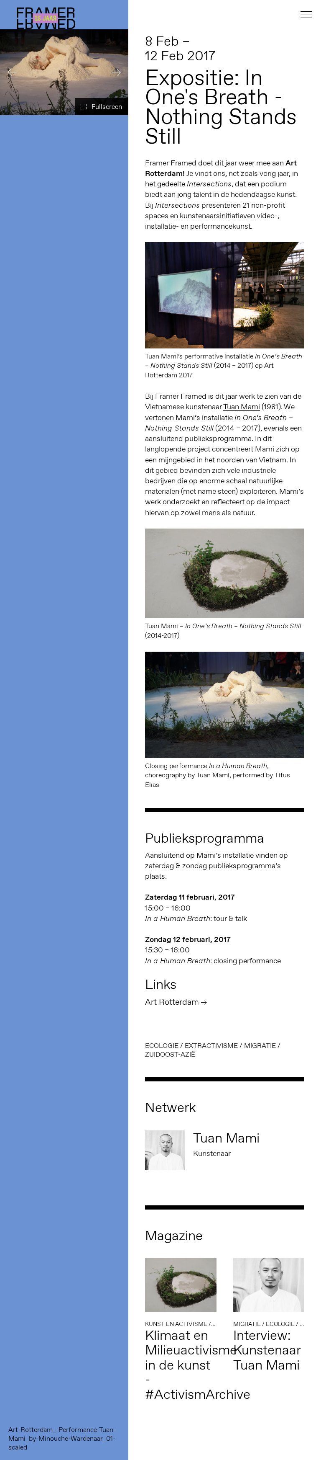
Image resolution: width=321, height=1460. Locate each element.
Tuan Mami (241, 407)
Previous (12, 72)
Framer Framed (46, 18)
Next (115, 72)
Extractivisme (211, 1045)
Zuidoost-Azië (170, 1054)
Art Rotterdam (172, 1001)
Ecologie (161, 1045)
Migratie (260, 1045)
